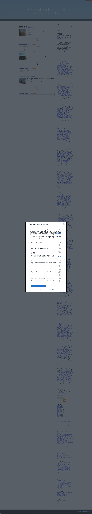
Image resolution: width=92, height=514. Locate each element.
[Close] (64, 224)
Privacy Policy (52, 289)
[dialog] (46, 257)
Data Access (46, 289)
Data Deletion (40, 289)
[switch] (59, 245)
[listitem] (46, 242)
